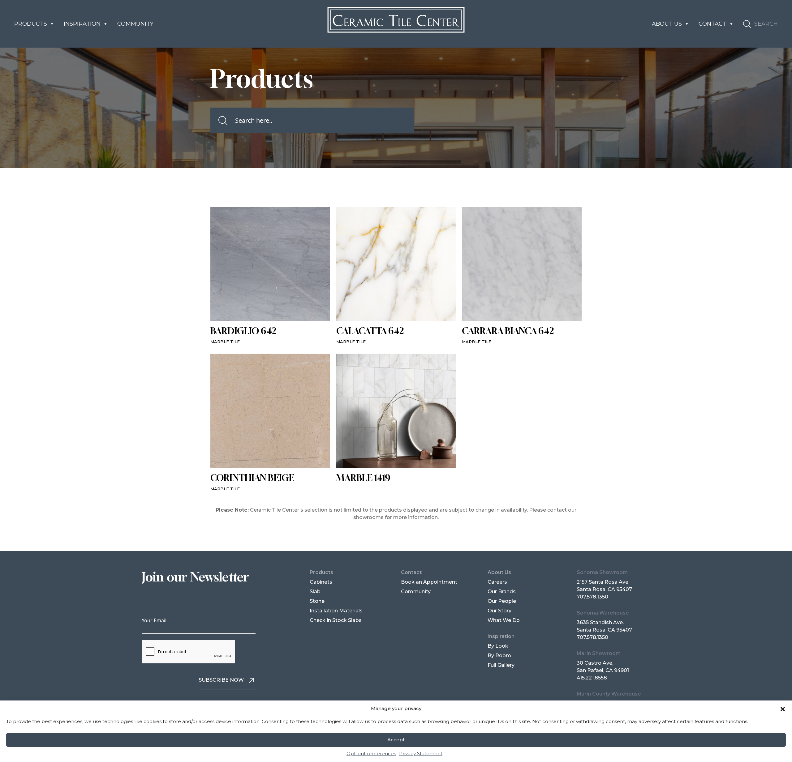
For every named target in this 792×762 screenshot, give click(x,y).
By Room (499, 655)
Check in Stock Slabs (336, 620)
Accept (396, 740)
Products (30, 23)
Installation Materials (336, 611)
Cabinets (321, 582)
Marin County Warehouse (609, 694)
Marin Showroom (599, 653)
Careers (497, 582)
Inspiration (82, 23)
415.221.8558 (592, 678)
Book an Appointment (429, 582)
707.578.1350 (592, 597)
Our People (502, 601)
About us (667, 23)
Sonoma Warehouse (603, 613)
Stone (317, 601)
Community (135, 23)
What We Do (504, 620)
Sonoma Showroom (602, 572)
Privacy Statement (420, 753)
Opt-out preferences (371, 753)
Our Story (499, 611)
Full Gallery (501, 665)
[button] (783, 708)
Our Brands (502, 591)
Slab (315, 591)
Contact (712, 23)
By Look (498, 646)
